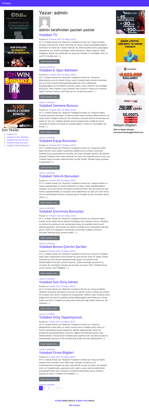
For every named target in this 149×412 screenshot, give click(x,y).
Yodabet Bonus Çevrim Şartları (63, 247)
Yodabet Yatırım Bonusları (17, 145)
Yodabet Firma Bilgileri (56, 353)
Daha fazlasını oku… (50, 61)
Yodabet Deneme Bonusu (17, 140)
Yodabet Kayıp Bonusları (17, 142)
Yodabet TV (11, 134)
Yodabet (6, 3)
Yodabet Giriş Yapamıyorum (60, 317)
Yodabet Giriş (81, 400)
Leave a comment (47, 67)
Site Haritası (74, 405)
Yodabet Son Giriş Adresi (58, 282)
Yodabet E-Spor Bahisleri (17, 137)
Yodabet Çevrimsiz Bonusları (61, 211)
